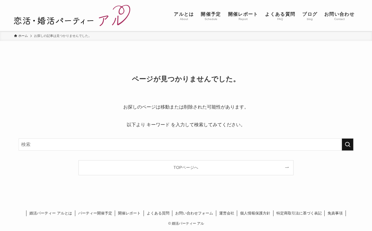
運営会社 (226, 213)
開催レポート (129, 213)
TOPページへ (186, 167)
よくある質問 (158, 213)
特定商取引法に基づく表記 (299, 213)
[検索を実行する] (347, 144)
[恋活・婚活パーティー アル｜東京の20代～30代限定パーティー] (72, 15)
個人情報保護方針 (255, 213)
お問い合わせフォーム (194, 213)
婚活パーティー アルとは (50, 213)
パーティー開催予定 (95, 213)
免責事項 (335, 213)
